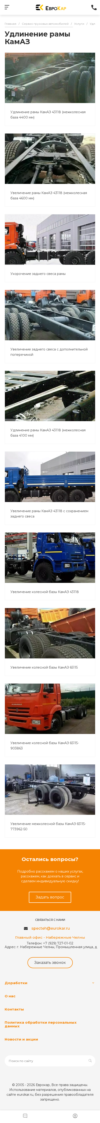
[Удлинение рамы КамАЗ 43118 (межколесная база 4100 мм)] (50, 396)
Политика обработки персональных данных (41, 1024)
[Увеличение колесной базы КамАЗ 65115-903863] (50, 709)
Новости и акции (21, 1039)
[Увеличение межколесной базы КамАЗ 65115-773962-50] (50, 789)
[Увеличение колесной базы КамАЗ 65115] (50, 633)
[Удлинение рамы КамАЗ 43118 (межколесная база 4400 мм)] (50, 78)
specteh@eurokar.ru (50, 928)
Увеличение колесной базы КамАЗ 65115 (44, 667)
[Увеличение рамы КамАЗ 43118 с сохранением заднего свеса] (50, 477)
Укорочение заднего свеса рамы (38, 274)
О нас (10, 996)
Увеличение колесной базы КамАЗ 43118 (44, 592)
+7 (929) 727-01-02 (94, 7)
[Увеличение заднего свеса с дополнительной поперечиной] (50, 315)
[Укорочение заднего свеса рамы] (50, 239)
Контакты (14, 1009)
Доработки (16, 983)
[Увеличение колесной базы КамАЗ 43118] (50, 558)
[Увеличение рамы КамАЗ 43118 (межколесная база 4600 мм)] (50, 159)
